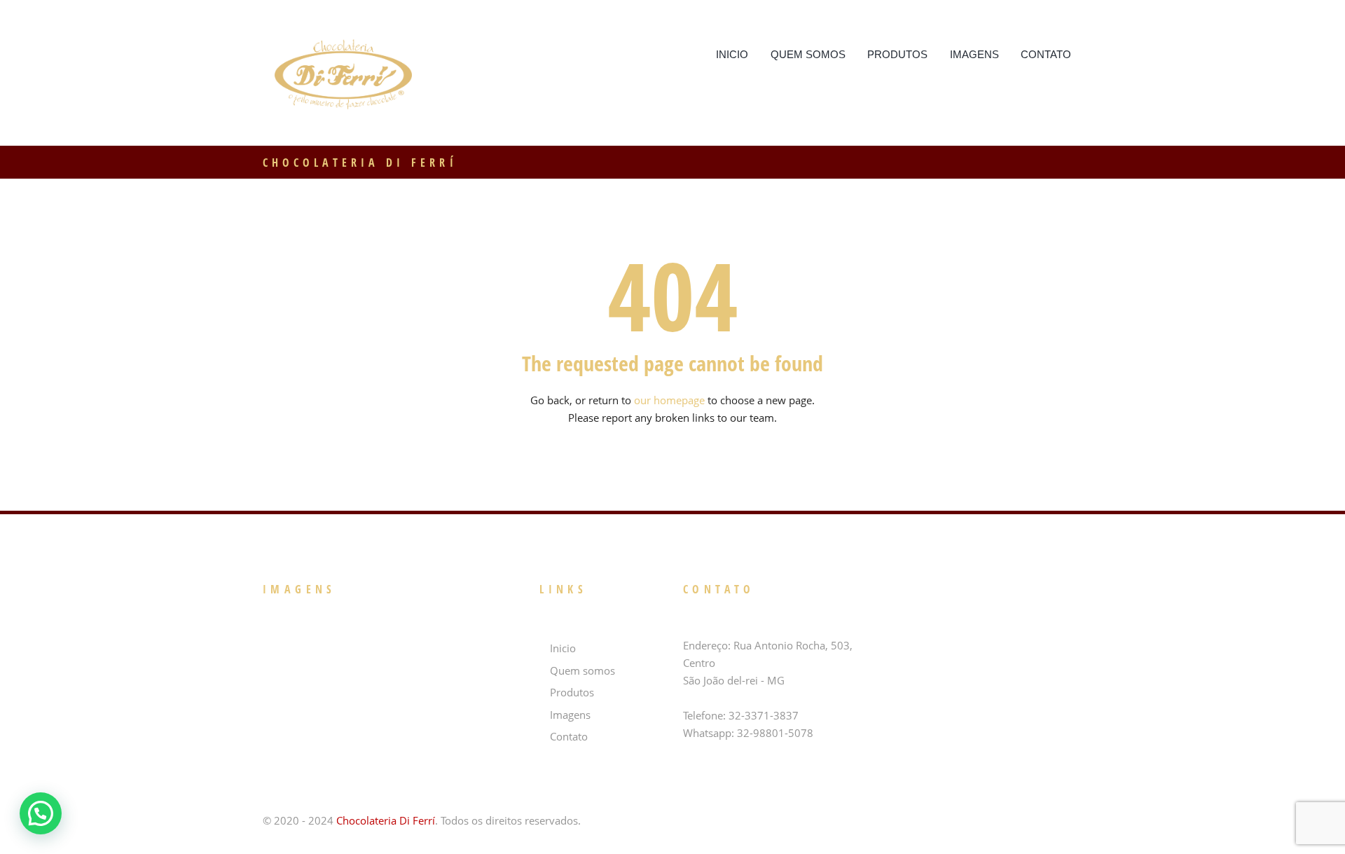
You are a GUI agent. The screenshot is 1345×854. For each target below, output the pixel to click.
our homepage (669, 400)
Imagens (974, 54)
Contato (1046, 54)
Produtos (897, 54)
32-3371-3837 (764, 715)
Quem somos (808, 54)
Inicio (732, 54)
